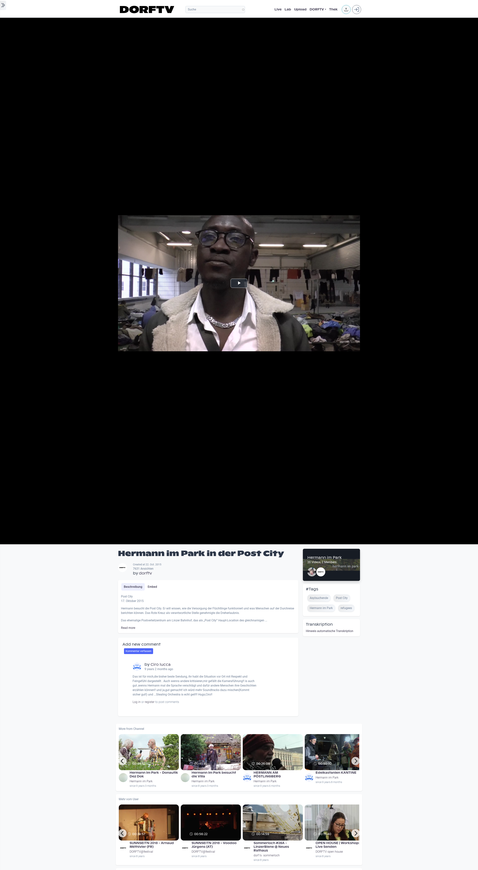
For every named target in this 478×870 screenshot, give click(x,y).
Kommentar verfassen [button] (138, 651)
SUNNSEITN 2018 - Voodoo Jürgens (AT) (214, 845)
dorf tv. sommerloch (267, 855)
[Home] (147, 9)
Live (278, 9)
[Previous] (122, 761)
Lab (288, 9)
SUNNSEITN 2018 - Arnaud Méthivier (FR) (152, 845)
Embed (152, 587)
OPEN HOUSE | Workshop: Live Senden (338, 845)
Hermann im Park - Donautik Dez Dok (154, 774)
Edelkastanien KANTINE (336, 773)
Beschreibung (133, 587)
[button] (346, 9)
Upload (300, 9)
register (149, 702)
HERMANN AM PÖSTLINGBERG (267, 774)
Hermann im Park (324, 557)
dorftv (145, 573)
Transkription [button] (319, 624)
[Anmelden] (356, 9)
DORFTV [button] (317, 9)
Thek (333, 9)
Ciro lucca (160, 664)
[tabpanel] (208, 612)
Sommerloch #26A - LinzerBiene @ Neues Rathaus (271, 846)
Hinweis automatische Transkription (329, 631)
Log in (137, 702)
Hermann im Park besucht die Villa (214, 774)
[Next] (355, 761)
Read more (128, 628)
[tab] (133, 587)
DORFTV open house (329, 851)
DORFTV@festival (141, 851)
